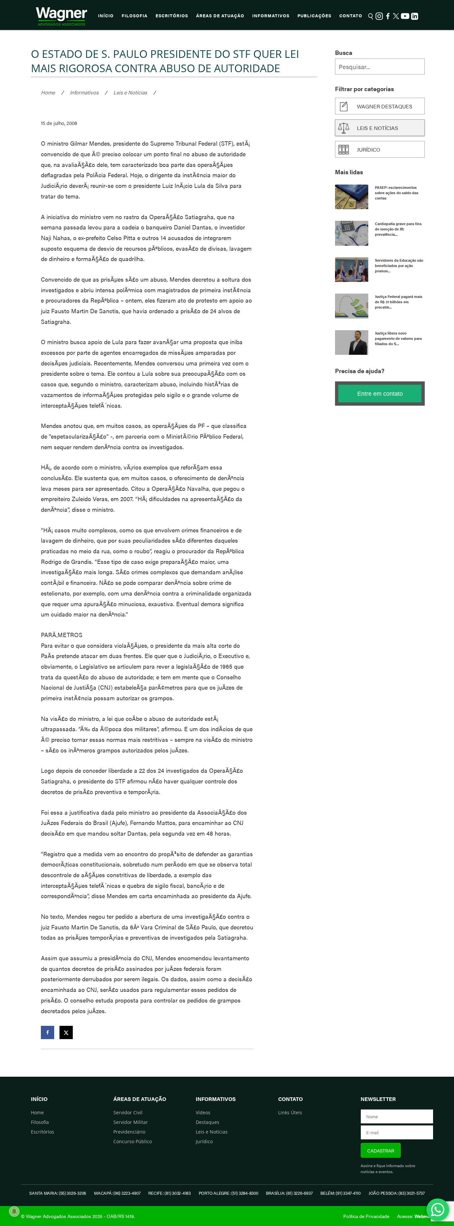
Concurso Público (132, 1141)
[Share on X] (66, 1032)
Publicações (314, 16)
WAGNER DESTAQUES (384, 106)
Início (106, 16)
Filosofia (135, 16)
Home (48, 92)
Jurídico (368, 149)
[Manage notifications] (14, 1211)
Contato (350, 16)
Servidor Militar (130, 1122)
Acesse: (415, 1216)
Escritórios (172, 16)
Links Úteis (290, 1112)
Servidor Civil (128, 1112)
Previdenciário (129, 1132)
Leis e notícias (377, 128)
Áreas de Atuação (220, 16)
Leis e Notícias (130, 92)
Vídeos (203, 1112)
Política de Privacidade (366, 1216)
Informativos (270, 16)
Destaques (207, 1122)
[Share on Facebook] (47, 1032)
